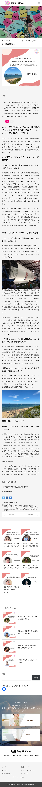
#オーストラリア (9, 505)
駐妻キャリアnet (21, 751)
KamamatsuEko (13, 502)
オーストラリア (31, 506)
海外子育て (16, 509)
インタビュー (7, 90)
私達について (25, 767)
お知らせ (5, 770)
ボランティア (34, 508)
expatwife (7, 506)
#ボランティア (18, 505)
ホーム (4, 767)
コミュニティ (25, 774)
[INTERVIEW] (21, 714)
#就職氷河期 (26, 505)
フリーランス (26, 508)
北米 (5, 509)
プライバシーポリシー (19, 777)
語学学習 (22, 509)
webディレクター (15, 506)
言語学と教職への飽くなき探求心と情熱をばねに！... (11, 589)
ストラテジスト (17, 508)
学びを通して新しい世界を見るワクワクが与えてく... (11, 567)
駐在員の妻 (31, 509)
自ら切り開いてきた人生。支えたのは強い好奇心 (30, 567)
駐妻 (7, 510)
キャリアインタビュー (28, 770)
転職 (26, 509)
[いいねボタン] (4, 95)
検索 (3, 674)
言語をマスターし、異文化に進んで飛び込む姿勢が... (30, 546)
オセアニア (23, 506)
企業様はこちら (7, 774)
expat (31, 505)
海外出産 (9, 509)
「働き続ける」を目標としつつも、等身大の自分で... (11, 546)
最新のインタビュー (11, 608)
